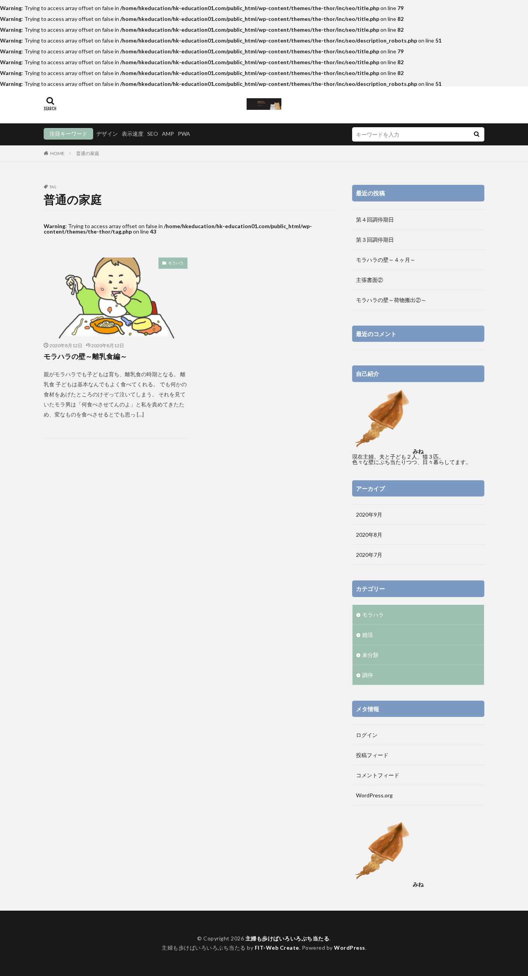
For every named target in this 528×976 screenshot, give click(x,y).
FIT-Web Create (277, 947)
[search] (476, 134)
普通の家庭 (87, 153)
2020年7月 (369, 554)
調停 (367, 675)
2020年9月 (369, 514)
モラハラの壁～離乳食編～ (85, 356)
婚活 (367, 634)
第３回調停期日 (375, 239)
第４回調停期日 (375, 219)
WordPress (349, 947)
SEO (152, 133)
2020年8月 (369, 534)
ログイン (367, 735)
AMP (168, 133)
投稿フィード (372, 755)
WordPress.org (374, 795)
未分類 (370, 655)
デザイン (107, 133)
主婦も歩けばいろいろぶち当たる (287, 938)
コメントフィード (377, 775)
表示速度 (132, 133)
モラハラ (176, 263)
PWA (184, 133)
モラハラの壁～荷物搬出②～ (391, 300)
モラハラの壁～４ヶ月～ (386, 259)
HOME (57, 153)
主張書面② (369, 279)
